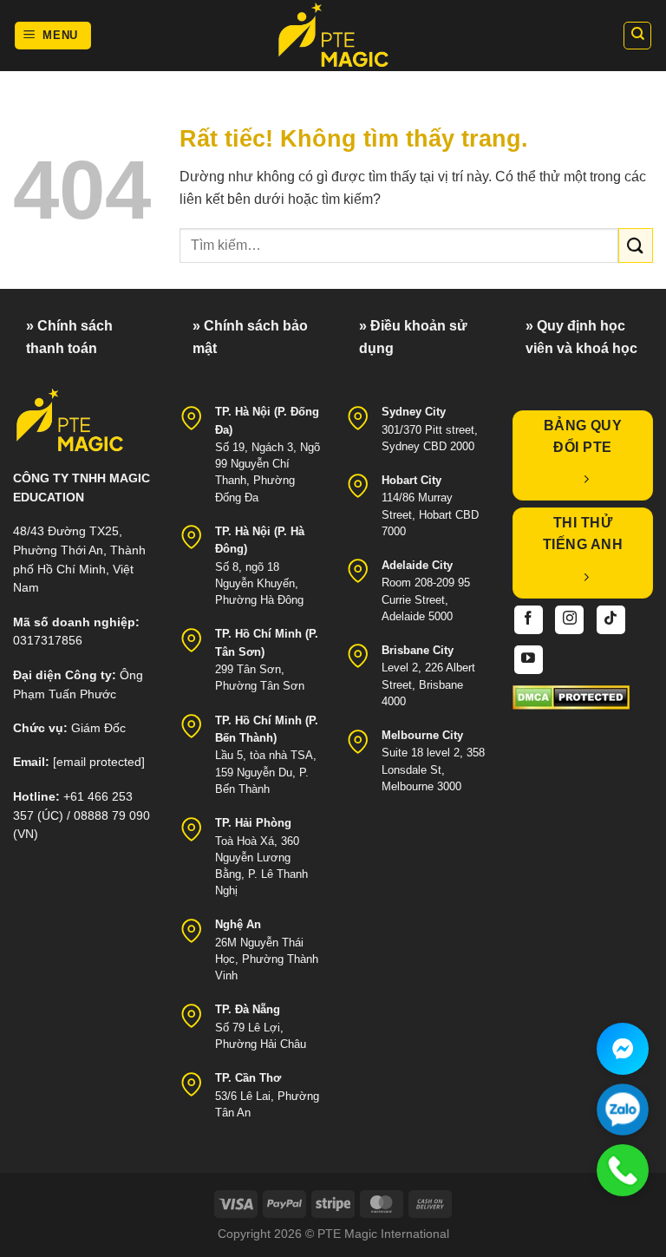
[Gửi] (635, 245)
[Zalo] (623, 1110)
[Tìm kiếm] (637, 35)
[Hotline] (623, 1170)
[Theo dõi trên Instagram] (569, 620)
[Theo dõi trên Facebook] (528, 620)
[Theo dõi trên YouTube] (528, 659)
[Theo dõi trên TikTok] (611, 620)
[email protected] (99, 762)
